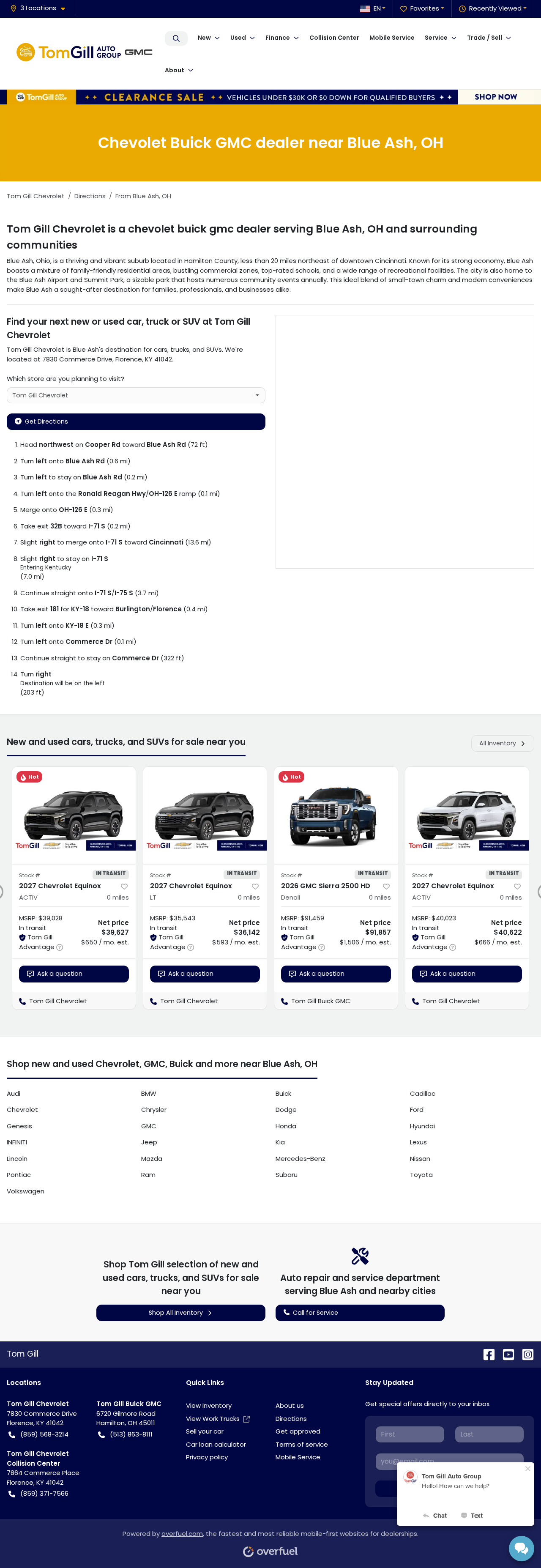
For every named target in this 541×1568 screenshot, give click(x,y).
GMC (148, 1126)
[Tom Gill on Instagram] (524, 1354)
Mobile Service (392, 37)
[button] (41, 8)
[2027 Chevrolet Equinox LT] (205, 815)
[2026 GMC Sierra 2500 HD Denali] (336, 815)
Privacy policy (207, 1457)
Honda (286, 1126)
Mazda (151, 1158)
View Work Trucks (213, 1418)
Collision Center (334, 37)
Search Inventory (176, 38)
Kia (280, 1142)
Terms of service (302, 1444)
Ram (148, 1174)
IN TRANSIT (111, 873)
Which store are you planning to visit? (65, 378)
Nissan (420, 1158)
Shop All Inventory (176, 1312)
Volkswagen (25, 1191)
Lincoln (17, 1158)
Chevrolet (22, 1109)
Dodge (286, 1109)
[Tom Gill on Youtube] (505, 1354)
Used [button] (238, 37)
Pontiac (19, 1174)
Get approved (298, 1431)
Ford (417, 1109)
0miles (118, 897)
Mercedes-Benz (300, 1158)
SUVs (214, 349)
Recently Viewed (495, 8)
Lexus (418, 1142)
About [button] (174, 70)
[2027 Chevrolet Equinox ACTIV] (74, 815)
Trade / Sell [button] (484, 37)
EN (377, 8)
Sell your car (205, 1431)
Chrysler (154, 1109)
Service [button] (436, 37)
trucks (179, 349)
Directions (291, 1418)
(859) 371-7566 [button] (44, 1493)
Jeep (149, 1142)
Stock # (29, 875)
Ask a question (59, 973)
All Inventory (497, 743)
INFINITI (17, 1142)
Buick (283, 1093)
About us (290, 1405)
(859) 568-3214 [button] (44, 1434)
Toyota (421, 1174)
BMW (148, 1093)
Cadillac (422, 1093)
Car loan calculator (216, 1444)
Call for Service (315, 1312)
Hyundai (422, 1126)
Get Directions (46, 421)
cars (160, 349)
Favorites (424, 8)
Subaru (287, 1174)
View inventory (209, 1405)
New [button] (204, 37)
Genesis (19, 1126)
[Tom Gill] (87, 53)
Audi (13, 1093)
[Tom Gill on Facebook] (485, 1354)
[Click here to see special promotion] (270, 96)
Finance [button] (277, 37)
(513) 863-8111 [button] (131, 1434)
